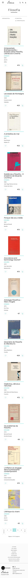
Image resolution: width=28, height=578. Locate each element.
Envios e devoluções (14, 559)
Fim (24, 530)
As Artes (14, 552)
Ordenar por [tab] (5, 18)
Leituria (14, 546)
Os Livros (14, 548)
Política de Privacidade (14, 557)
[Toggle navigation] (3, 2)
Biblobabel (14, 550)
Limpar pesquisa (20, 20)
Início (3, 531)
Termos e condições (14, 560)
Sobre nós (14, 553)
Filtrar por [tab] (18, 18)
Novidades (14, 555)
